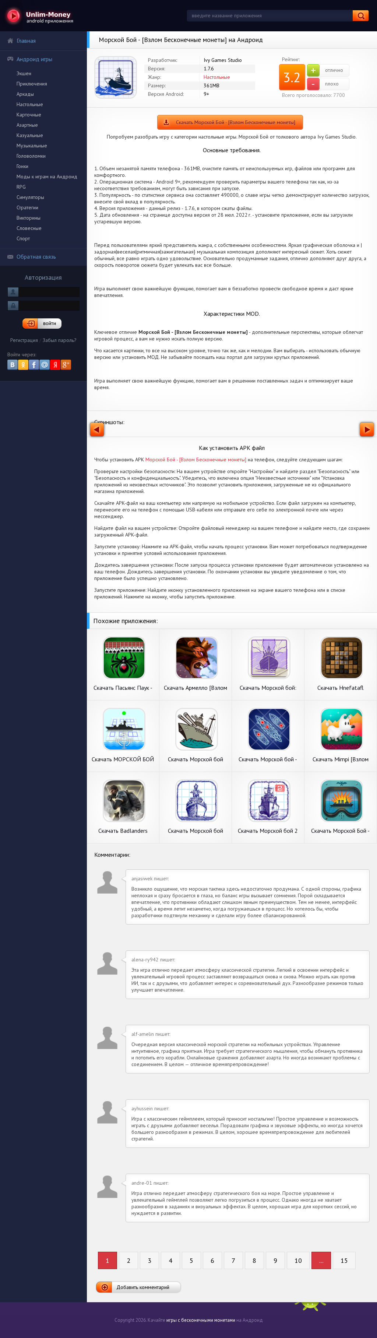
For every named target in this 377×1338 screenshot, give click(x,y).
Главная (26, 40)
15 (344, 1260)
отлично (327, 70)
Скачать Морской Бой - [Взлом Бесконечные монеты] (235, 122)
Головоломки (31, 156)
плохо (325, 84)
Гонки (22, 166)
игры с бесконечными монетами (200, 1320)
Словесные (29, 228)
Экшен (24, 73)
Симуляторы (30, 197)
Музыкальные (32, 145)
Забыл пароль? (60, 340)
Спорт (23, 238)
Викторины (28, 217)
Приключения (32, 83)
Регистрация (24, 340)
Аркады (25, 94)
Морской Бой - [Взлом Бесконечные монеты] (195, 459)
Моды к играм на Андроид (47, 176)
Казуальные (30, 135)
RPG (21, 187)
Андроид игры (34, 59)
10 (298, 1260)
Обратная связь (36, 256)
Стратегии (27, 207)
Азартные (27, 125)
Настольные (30, 104)
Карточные (29, 114)
